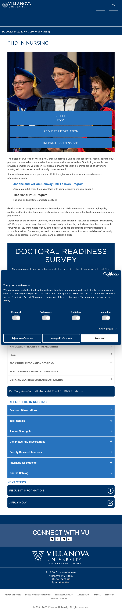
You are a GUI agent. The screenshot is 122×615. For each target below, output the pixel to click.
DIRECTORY (109, 595)
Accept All (99, 338)
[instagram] (69, 539)
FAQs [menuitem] (13, 355)
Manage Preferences (61, 338)
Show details (106, 328)
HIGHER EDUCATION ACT (64, 595)
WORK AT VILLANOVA (59, 599)
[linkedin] (63, 539)
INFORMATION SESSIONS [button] (61, 143)
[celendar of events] (113, 18)
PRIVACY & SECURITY (13, 595)
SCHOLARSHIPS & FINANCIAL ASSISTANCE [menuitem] (34, 371)
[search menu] (113, 6)
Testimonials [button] (17, 420)
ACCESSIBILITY (83, 595)
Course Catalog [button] (19, 473)
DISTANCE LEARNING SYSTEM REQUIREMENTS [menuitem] (36, 379)
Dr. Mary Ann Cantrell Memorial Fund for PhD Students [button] (46, 391)
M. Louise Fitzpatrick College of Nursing (26, 31)
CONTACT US (62, 579)
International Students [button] (23, 462)
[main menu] (100, 6)
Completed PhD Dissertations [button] (27, 441)
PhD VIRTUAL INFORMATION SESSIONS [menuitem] (32, 363)
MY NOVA (97, 595)
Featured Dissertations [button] (23, 410)
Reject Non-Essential (22, 338)
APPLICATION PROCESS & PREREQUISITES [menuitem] (34, 346)
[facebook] (52, 539)
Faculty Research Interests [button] (26, 452)
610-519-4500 (62, 582)
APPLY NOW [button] (61, 117)
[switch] (46, 317)
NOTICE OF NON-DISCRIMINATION (37, 595)
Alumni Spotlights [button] (21, 431)
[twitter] (57, 539)
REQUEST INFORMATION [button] (61, 131)
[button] (61, 410)
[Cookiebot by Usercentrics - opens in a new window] (106, 274)
